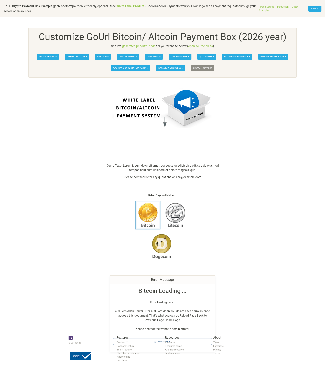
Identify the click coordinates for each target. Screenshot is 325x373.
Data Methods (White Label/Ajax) (130, 68)
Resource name (173, 346)
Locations (218, 346)
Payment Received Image (236, 57)
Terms (216, 353)
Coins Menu (153, 57)
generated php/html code (139, 46)
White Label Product (130, 6)
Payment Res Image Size (272, 57)
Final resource (172, 353)
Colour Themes (47, 57)
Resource (170, 342)
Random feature (126, 346)
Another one (123, 356)
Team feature (124, 349)
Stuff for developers (128, 353)
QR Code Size (206, 57)
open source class (200, 46)
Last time (122, 360)
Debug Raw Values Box (169, 68)
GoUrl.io (315, 8)
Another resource (174, 349)
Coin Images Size (179, 57)
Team (216, 342)
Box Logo (102, 57)
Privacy (217, 349)
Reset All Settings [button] (202, 68)
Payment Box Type (76, 57)
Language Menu (127, 57)
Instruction (283, 6)
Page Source (267, 6)
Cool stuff (122, 342)
